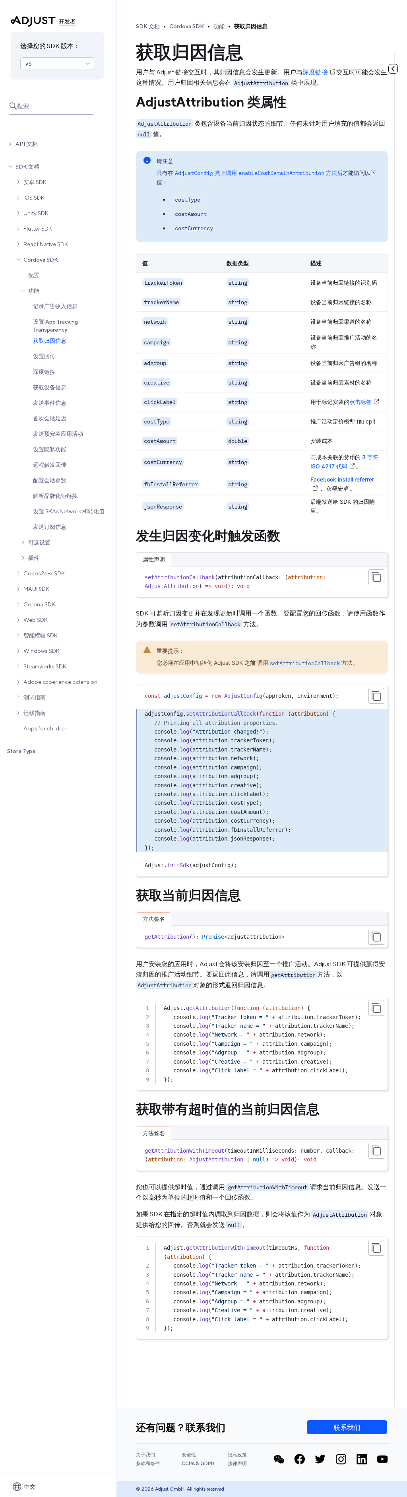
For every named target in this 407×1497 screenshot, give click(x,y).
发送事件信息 (49, 403)
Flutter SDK (37, 228)
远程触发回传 (49, 465)
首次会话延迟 (49, 418)
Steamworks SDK (44, 666)
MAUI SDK (36, 589)
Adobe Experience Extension (60, 682)
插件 (33, 558)
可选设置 (39, 542)
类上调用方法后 (259, 172)
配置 (33, 275)
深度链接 (44, 372)
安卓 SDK (35, 182)
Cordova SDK (40, 259)
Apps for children (45, 728)
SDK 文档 (27, 166)
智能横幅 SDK (40, 635)
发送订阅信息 (49, 527)
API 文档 (27, 144)
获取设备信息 (49, 387)
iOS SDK (34, 197)
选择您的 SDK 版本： (50, 46)
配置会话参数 (49, 480)
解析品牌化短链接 (55, 496)
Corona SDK (39, 604)
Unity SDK (35, 213)
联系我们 (346, 1427)
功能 (33, 290)
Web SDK (35, 620)
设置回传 (44, 356)
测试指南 (34, 697)
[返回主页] (33, 21)
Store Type (21, 751)
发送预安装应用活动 (58, 434)
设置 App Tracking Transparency (55, 325)
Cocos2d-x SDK (44, 573)
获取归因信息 (49, 341)
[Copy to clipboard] (376, 577)
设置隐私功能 (49, 449)
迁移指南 (34, 713)
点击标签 (360, 401)
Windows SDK (41, 651)
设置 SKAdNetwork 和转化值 (69, 511)
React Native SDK (45, 244)
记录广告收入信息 (55, 306)
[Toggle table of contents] (393, 69)
